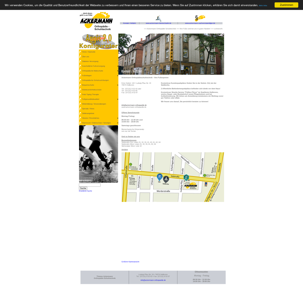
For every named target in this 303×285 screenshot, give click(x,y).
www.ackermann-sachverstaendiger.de (200, 23)
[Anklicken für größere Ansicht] (173, 201)
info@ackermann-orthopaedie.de (134, 105)
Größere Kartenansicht (130, 262)
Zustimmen (286, 4)
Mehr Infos (263, 6)
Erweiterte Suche (85, 191)
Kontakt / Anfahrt (129, 23)
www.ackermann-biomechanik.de (158, 23)
